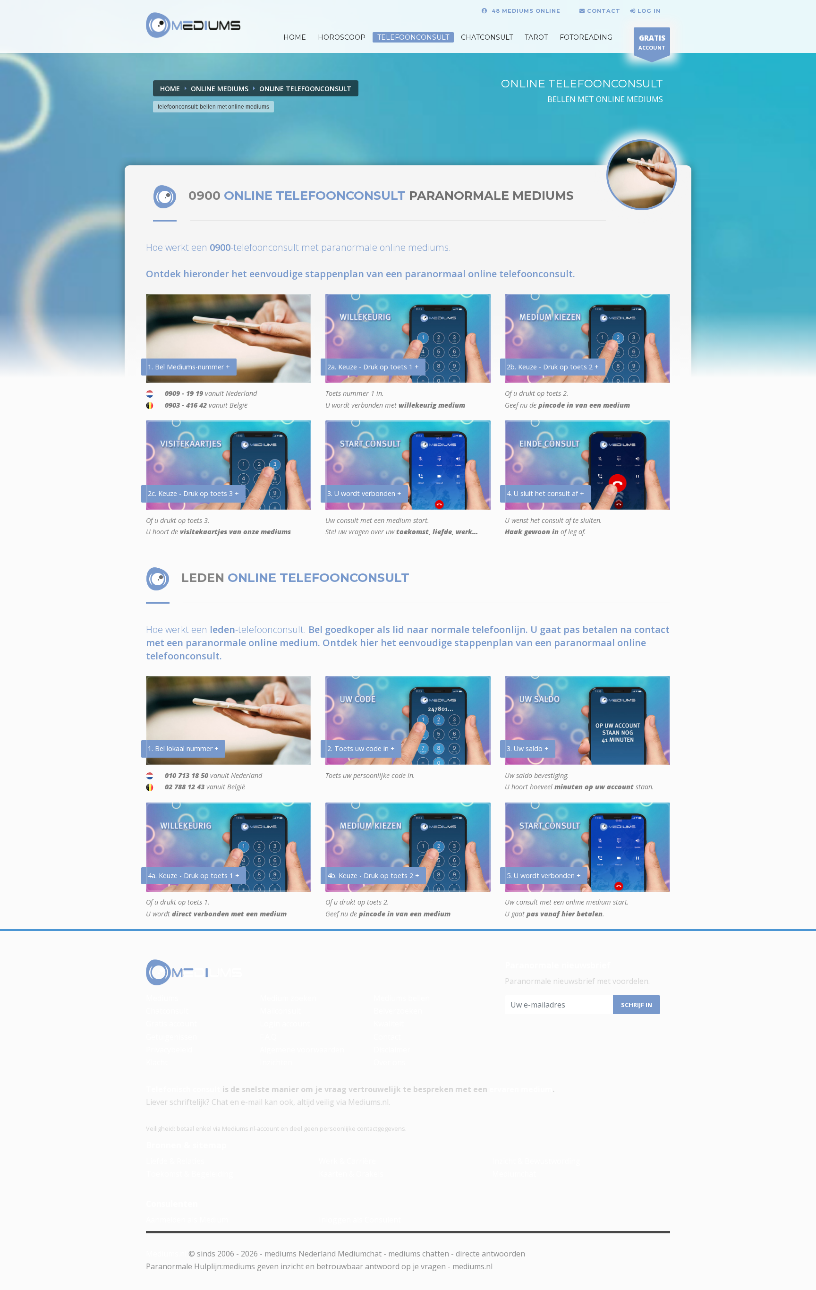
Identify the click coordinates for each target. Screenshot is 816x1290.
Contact (387, 1037)
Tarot (536, 37)
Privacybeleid (169, 1049)
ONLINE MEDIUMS (219, 88)
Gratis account (171, 1023)
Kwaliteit (389, 1023)
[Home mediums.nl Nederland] (193, 25)
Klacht (157, 1062)
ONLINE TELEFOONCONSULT (305, 88)
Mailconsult (280, 1011)
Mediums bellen (402, 998)
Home (170, 88)
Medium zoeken (288, 998)
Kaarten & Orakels (351, 1174)
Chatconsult (487, 37)
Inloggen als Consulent (360, 1219)
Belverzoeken (398, 1011)
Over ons (390, 1062)
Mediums (162, 998)
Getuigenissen (171, 1037)
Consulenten (172, 1203)
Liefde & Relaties (175, 1161)
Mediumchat (514, 1174)
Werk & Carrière (347, 1161)
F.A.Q (268, 1037)
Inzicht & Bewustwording (536, 1161)
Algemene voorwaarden (302, 1049)
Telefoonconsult (413, 37)
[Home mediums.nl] (194, 972)
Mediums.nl (166, 1253)
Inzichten (276, 1062)
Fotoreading (586, 37)
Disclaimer (392, 1049)
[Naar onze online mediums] (641, 174)
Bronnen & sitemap (186, 1145)
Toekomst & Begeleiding (189, 1174)
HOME (294, 37)
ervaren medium (520, 1089)
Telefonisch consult (183, 1089)
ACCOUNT (651, 42)
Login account (285, 1023)
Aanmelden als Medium (187, 1219)
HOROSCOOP (342, 37)
